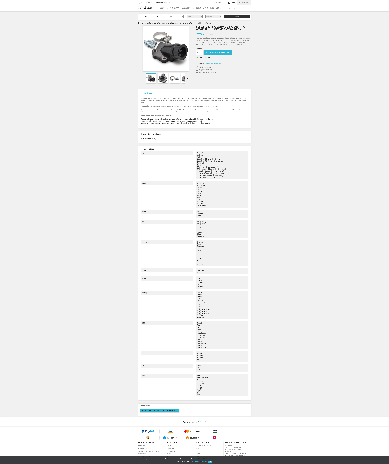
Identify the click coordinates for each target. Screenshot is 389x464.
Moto (169, 454)
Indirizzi (199, 453)
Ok (210, 461)
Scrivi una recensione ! (214, 64)
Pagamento (142, 454)
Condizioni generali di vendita (148, 451)
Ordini (198, 448)
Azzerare (237, 17)
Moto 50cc (174, 8)
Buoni (198, 456)
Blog (218, 8)
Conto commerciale (144, 456)
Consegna (141, 446)
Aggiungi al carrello (218, 52)
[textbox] (175, 16)
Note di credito (201, 451)
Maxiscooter (188, 8)
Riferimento (146, 139)
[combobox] (176, 16)
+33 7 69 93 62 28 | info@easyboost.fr (154, 3)
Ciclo (198, 8)
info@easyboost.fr (238, 455)
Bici (212, 8)
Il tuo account (203, 443)
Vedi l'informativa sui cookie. (199, 461)
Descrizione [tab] (147, 93)
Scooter (164, 8)
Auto (205, 8)
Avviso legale (142, 448)
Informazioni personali (204, 445)
